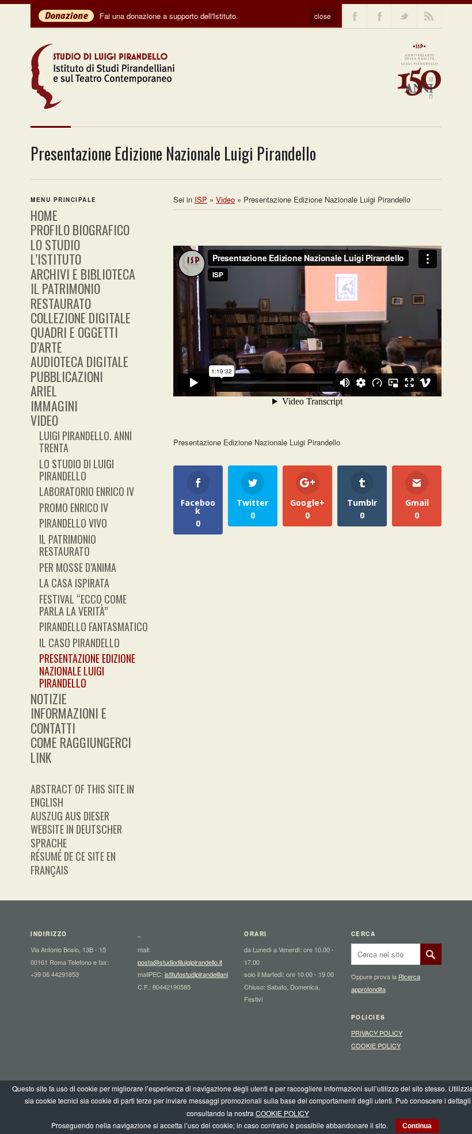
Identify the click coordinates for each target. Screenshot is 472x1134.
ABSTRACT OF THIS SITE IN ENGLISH (82, 795)
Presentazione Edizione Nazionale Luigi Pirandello (87, 670)
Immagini (54, 405)
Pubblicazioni (67, 376)
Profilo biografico (80, 229)
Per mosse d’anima (77, 567)
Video (44, 420)
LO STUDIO (55, 244)
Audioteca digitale (79, 361)
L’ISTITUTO (56, 259)
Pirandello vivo (73, 523)
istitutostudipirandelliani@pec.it (207, 974)
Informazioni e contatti (68, 720)
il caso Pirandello (79, 642)
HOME (44, 215)
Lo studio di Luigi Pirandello (76, 469)
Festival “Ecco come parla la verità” (83, 604)
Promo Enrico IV (73, 507)
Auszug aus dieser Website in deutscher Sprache (76, 829)
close (322, 16)
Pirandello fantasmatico (93, 626)
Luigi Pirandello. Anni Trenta (85, 441)
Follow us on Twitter (404, 16)
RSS (429, 16)
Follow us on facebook (354, 16)
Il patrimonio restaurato (65, 295)
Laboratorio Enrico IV (86, 491)
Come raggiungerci (81, 742)
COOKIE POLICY (376, 1045)
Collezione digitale (81, 317)
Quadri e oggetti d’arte (74, 339)
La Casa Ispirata (74, 582)
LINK (41, 757)
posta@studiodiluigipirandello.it (180, 962)
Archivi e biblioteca (83, 274)
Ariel (44, 390)
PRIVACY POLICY (376, 1032)
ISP (201, 199)
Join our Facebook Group (379, 16)
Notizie (49, 698)
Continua (417, 1126)
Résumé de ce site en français (73, 863)
